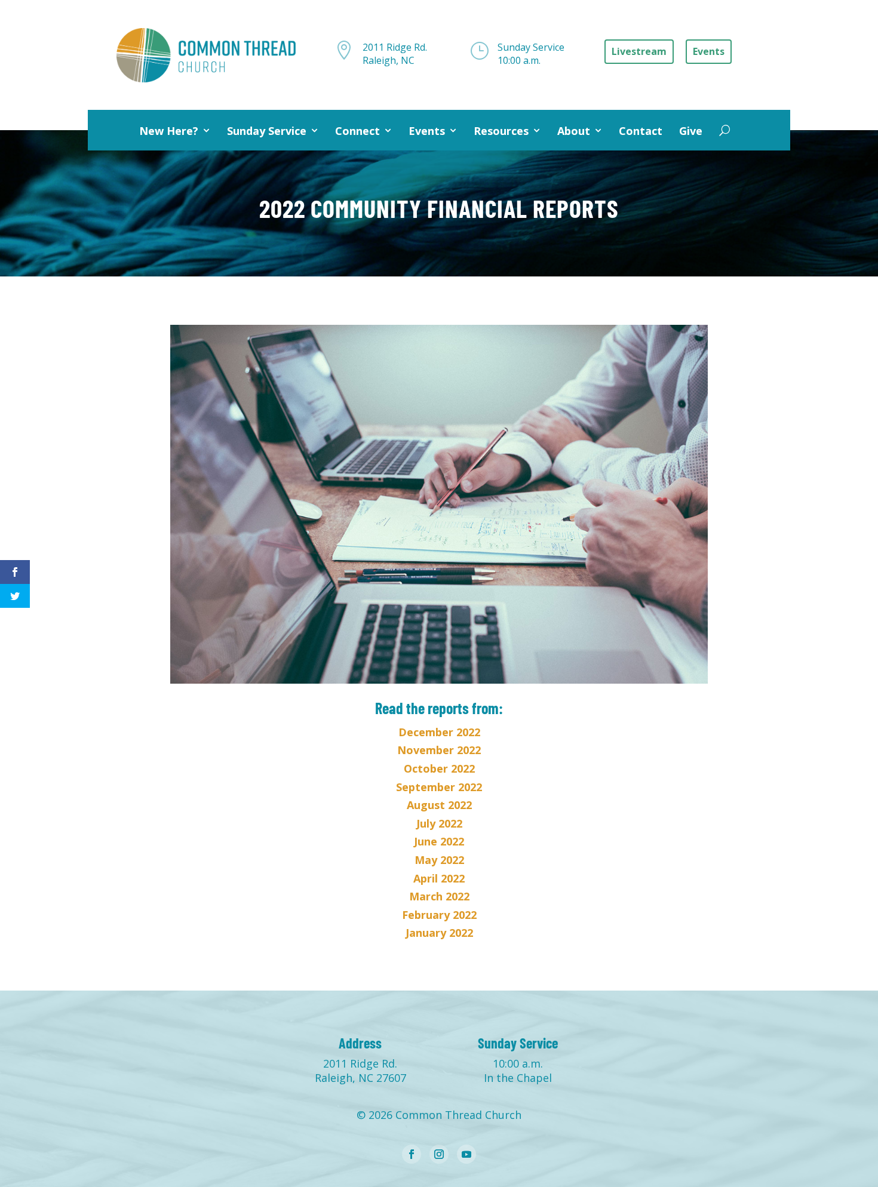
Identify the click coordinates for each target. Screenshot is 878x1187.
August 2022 (439, 805)
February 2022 (439, 915)
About (573, 131)
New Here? (168, 131)
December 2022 (439, 732)
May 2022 (439, 860)
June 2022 (439, 841)
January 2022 (439, 932)
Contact (640, 131)
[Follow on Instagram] (439, 1154)
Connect (357, 131)
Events (427, 131)
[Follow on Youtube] (466, 1154)
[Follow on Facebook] (411, 1154)
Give (690, 131)
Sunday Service (266, 131)
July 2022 (439, 823)
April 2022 (439, 878)
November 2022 (439, 750)
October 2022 (439, 768)
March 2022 (439, 896)
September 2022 (439, 787)
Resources (501, 131)
